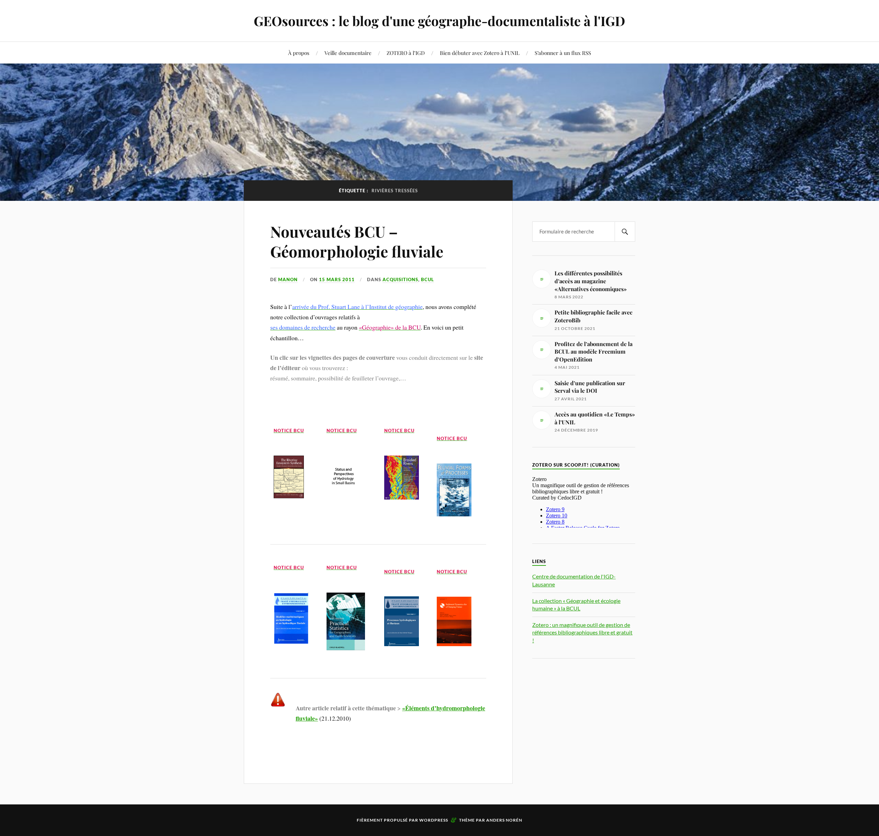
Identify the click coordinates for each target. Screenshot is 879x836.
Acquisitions (400, 279)
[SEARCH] (625, 231)
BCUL (427, 279)
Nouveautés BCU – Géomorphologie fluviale (356, 241)
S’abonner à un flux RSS (563, 52)
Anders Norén (504, 820)
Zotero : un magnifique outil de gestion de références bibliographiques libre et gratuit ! (582, 632)
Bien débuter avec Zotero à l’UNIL (480, 52)
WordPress (433, 820)
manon (288, 279)
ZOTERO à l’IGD (406, 52)
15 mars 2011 (337, 279)
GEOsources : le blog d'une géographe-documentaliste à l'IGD (439, 21)
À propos (298, 52)
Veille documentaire (348, 52)
